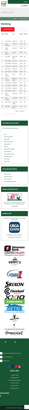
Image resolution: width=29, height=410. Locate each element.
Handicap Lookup (14, 375)
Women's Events (8, 176)
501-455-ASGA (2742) (8, 357)
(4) (24, 63)
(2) (24, 66)
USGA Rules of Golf (14, 377)
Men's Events (7, 174)
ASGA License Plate (14, 388)
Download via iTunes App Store (14, 234)
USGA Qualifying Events (10, 181)
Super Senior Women (9, 154)
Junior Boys (7, 158)
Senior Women (7, 151)
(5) (24, 56)
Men (5, 134)
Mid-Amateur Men (8, 136)
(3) (24, 52)
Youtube (16, 366)
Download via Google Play (14, 237)
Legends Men (7, 144)
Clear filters (8, 29)
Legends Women (8, 156)
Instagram (19, 366)
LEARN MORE (14, 206)
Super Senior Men (8, 141)
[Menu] (24, 6)
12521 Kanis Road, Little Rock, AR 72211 (12, 353)
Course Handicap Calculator (14, 380)
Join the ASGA (26, 2)
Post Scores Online (14, 382)
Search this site (23, 18)
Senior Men (7, 139)
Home (15, 18)
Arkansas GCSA (14, 385)
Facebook (9, 366)
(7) (24, 41)
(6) (24, 43)
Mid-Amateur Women (9, 149)
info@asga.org (6, 360)
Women (6, 146)
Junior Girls (7, 161)
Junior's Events (8, 179)
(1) (24, 60)
